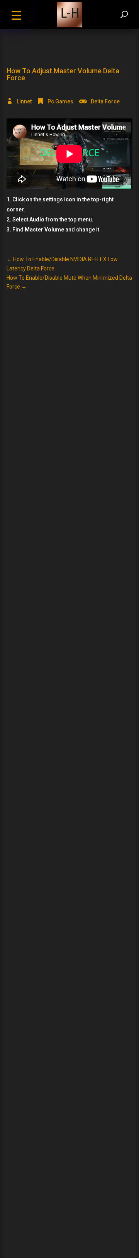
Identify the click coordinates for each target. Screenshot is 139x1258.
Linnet (24, 101)
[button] (16, 14)
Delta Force (105, 101)
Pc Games (60, 101)
